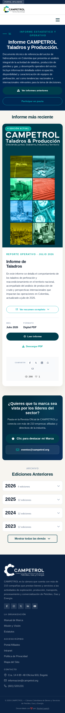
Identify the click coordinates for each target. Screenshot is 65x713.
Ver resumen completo (33, 309)
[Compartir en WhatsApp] (48, 362)
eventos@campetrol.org (35, 449)
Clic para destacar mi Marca (35, 438)
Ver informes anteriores (35, 90)
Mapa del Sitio (11, 662)
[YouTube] (35, 606)
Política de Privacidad (16, 656)
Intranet (8, 650)
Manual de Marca (13, 620)
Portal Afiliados (13, 2)
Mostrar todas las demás (30, 538)
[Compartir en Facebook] (30, 362)
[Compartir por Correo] (32, 368)
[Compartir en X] (36, 362)
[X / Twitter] (21, 606)
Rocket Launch (43, 708)
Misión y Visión (12, 625)
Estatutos (9, 631)
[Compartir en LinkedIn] (42, 362)
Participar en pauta (33, 101)
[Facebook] (7, 606)
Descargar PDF (34, 346)
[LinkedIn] (28, 606)
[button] (58, 19)
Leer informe (34, 336)
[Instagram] (14, 606)
